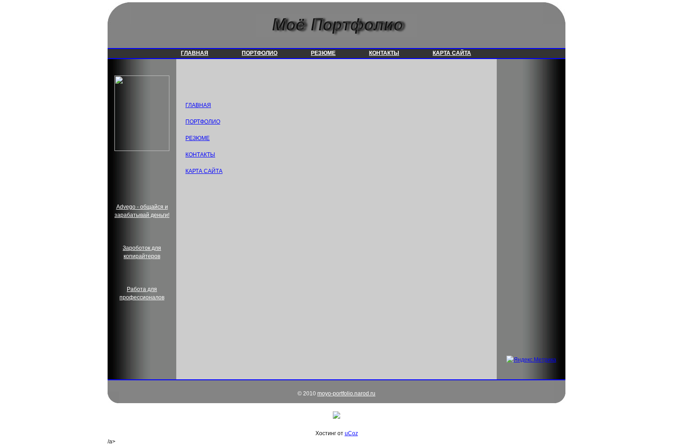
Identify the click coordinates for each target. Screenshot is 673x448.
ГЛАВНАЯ (194, 53)
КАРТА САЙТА (452, 53)
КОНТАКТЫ (384, 53)
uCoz (351, 433)
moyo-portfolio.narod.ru (346, 393)
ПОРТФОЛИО (259, 53)
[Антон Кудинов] (141, 149)
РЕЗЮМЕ (323, 53)
